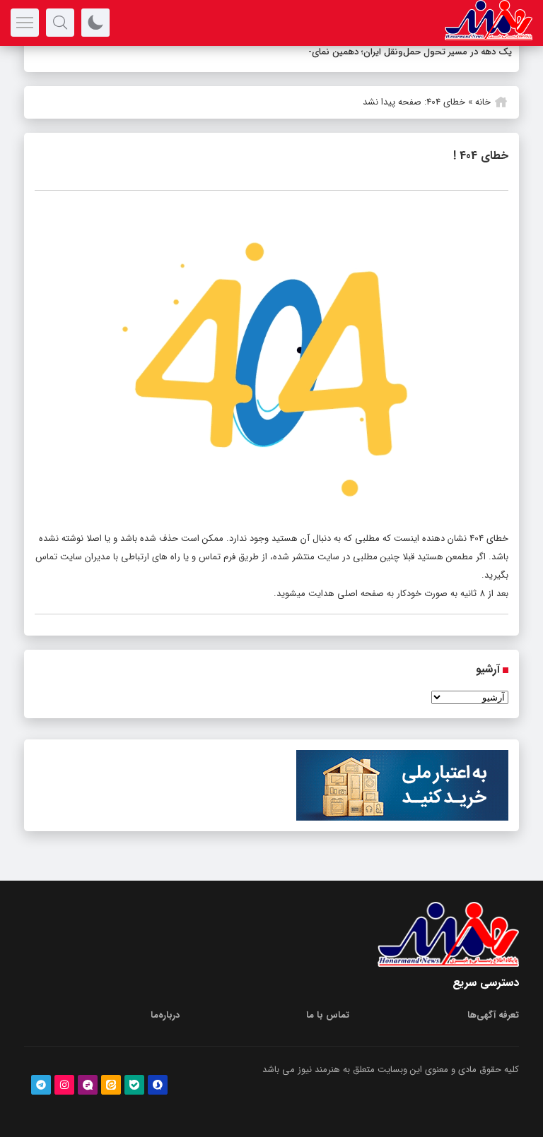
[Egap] (88, 1085)
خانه (483, 102)
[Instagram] (64, 1085)
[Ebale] (134, 1085)
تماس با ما (327, 1015)
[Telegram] (41, 1085)
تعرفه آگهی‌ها (493, 1015)
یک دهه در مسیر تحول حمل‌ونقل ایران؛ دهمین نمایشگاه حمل (393, 51)
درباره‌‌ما (165, 1015)
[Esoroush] (158, 1085)
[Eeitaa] (111, 1085)
